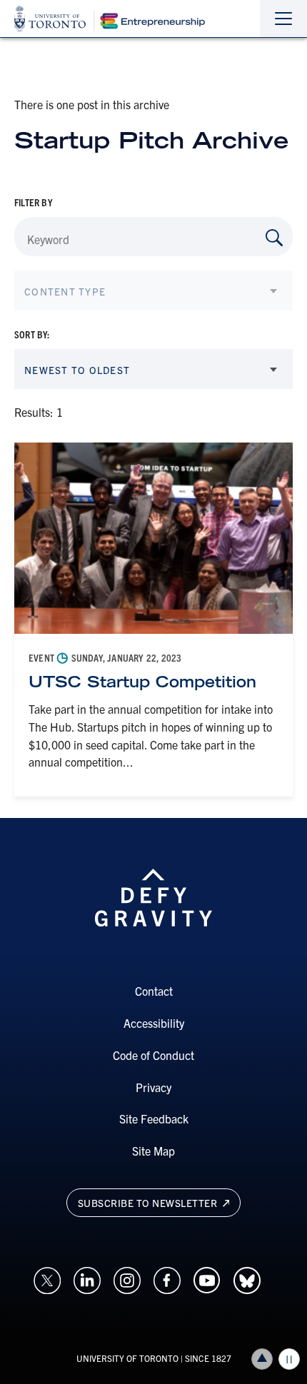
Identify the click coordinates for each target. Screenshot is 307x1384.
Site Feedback (153, 1118)
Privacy (153, 1087)
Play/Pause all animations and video (289, 1359)
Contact (154, 991)
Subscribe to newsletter (149, 1202)
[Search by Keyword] (274, 238)
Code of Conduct (153, 1055)
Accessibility (154, 1023)
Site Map (153, 1150)
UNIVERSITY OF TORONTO (127, 1358)
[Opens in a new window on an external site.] (47, 1278)
